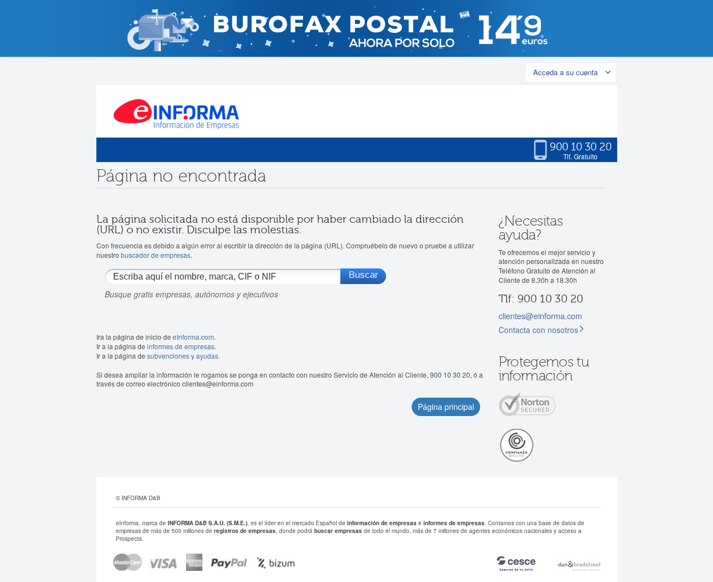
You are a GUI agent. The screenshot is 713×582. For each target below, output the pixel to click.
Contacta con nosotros (538, 329)
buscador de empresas (156, 255)
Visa (164, 562)
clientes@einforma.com (540, 315)
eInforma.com (193, 336)
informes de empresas (180, 346)
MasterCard (127, 562)
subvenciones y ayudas (182, 355)
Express (194, 562)
